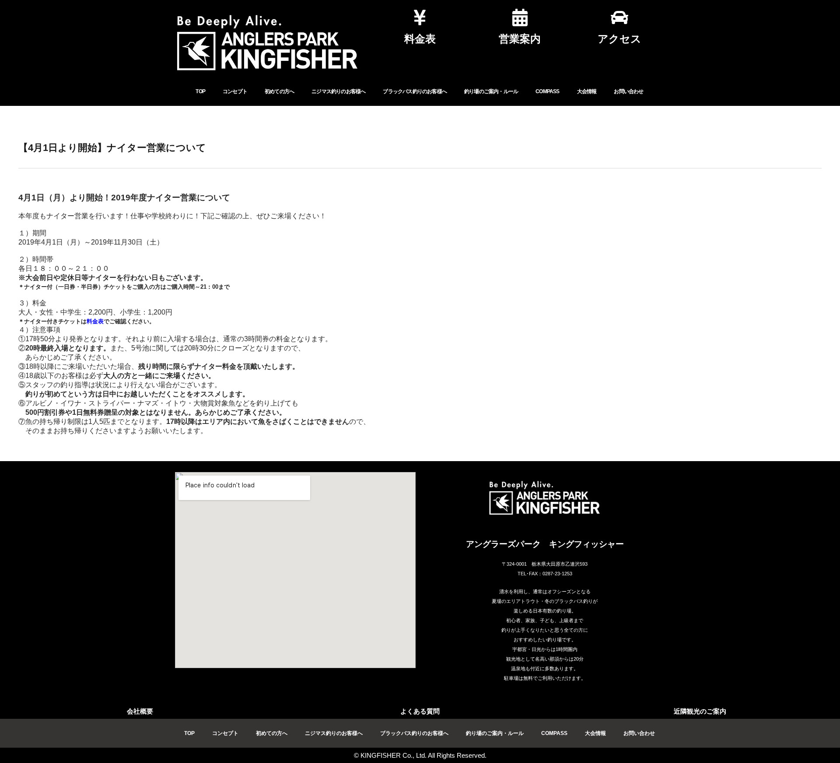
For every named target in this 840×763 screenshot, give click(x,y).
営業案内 (520, 39)
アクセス (619, 39)
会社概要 (140, 711)
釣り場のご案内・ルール (491, 91)
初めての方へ (279, 91)
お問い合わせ (628, 91)
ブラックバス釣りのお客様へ (415, 91)
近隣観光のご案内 (700, 711)
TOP (200, 91)
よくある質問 (420, 711)
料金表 (420, 39)
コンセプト (235, 91)
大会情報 (587, 91)
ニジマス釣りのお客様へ (338, 91)
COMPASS (547, 91)
